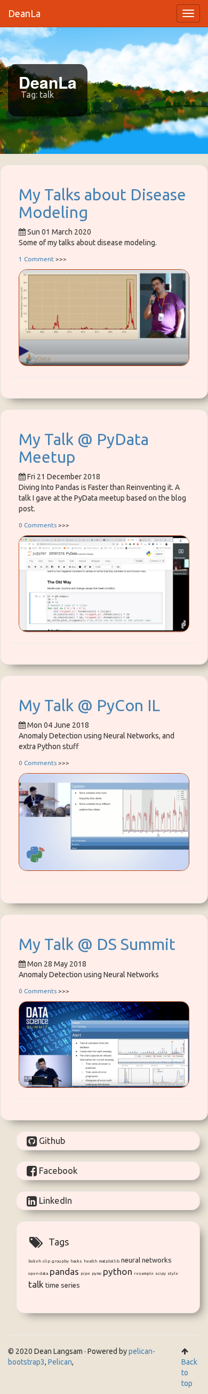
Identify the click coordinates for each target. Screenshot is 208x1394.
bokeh (34, 1261)
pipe (85, 1273)
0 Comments (38, 524)
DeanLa (24, 13)
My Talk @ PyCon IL (89, 705)
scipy (160, 1273)
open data (38, 1273)
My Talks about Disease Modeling (102, 203)
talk (36, 1284)
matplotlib (109, 1261)
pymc (96, 1273)
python (117, 1271)
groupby (60, 1261)
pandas (64, 1271)
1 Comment (36, 258)
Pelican (60, 1362)
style (172, 1273)
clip (46, 1261)
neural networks (146, 1260)
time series (62, 1285)
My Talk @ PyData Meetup (84, 448)
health (90, 1261)
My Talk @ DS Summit (97, 944)
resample (144, 1273)
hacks (76, 1261)
